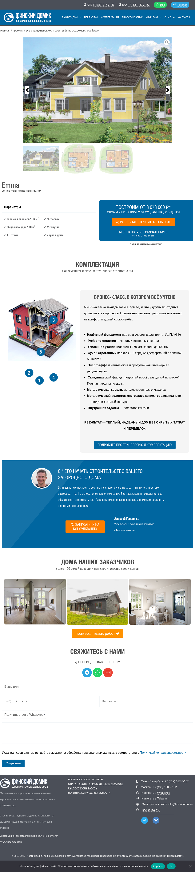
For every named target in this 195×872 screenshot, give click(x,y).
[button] (79, 17)
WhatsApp (163, 792)
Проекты (18, 30)
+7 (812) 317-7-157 (103, 4)
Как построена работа (82, 788)
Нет (171, 866)
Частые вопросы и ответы (85, 779)
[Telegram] (144, 820)
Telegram (182, 4)
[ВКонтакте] (156, 820)
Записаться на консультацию (86, 526)
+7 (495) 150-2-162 (138, 4)
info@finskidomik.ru (180, 804)
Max (162, 4)
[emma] (97, 90)
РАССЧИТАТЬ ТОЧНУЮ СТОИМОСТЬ (145, 222)
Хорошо (158, 866)
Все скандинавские (38, 30)
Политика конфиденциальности (89, 793)
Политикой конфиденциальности (163, 752)
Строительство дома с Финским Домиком (95, 784)
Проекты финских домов (69, 30)
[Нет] (190, 866)
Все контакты (151, 810)
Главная (5, 30)
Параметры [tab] (12, 207)
